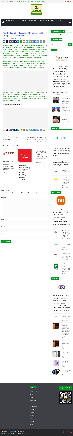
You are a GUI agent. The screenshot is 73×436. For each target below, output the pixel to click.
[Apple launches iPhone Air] (56, 355)
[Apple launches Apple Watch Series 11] (56, 373)
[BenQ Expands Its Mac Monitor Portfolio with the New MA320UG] (61, 287)
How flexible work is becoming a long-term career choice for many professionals (61, 92)
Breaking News (10, 20)
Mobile (31, 394)
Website (3, 233)
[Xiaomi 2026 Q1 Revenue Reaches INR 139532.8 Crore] (61, 201)
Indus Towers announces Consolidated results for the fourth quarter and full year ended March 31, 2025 (66, 267)
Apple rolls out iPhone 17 (65, 362)
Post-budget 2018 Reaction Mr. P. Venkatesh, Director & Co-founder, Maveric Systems (37, 139)
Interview (41, 20)
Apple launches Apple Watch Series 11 (66, 371)
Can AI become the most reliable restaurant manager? (66, 120)
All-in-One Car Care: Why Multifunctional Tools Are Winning (66, 100)
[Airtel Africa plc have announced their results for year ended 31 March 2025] (56, 256)
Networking (33, 400)
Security (32, 409)
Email (3, 226)
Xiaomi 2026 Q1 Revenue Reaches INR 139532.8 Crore (60, 212)
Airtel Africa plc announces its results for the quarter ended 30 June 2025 (66, 245)
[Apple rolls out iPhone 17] (56, 364)
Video (31, 415)
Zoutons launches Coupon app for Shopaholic (13, 138)
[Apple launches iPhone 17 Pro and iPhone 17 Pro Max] (56, 345)
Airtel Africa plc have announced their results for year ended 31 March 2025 (66, 255)
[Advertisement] (25, 81)
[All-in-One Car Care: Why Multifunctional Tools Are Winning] (56, 101)
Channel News (32, 20)
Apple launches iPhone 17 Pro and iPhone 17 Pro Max (66, 344)
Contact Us (32, 421)
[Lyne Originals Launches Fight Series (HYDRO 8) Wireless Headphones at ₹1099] (61, 138)
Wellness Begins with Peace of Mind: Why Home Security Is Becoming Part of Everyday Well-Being (60, 71)
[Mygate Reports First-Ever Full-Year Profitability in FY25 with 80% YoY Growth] (56, 234)
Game (7, 24)
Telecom (24, 20)
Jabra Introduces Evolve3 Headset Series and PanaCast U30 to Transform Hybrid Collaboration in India (66, 181)
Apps (56, 20)
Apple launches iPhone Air (65, 353)
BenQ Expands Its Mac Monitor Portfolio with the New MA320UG (61, 298)
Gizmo (17, 20)
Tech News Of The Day (59, 35)
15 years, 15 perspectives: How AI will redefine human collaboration (66, 110)
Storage (32, 412)
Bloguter (62, 20)
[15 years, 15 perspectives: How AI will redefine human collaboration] (56, 111)
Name (3, 219)
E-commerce (49, 20)
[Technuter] (3, 22)
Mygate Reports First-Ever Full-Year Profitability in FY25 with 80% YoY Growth (66, 233)
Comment (4, 197)
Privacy (31, 424)
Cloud (31, 403)
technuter (14, 38)
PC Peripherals (33, 406)
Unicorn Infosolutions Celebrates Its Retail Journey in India (66, 317)
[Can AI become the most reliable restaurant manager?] (56, 120)
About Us (32, 418)
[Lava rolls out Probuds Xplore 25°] (56, 172)
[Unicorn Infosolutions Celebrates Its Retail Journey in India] (56, 318)
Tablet (31, 397)
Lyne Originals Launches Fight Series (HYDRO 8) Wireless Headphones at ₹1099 (61, 152)
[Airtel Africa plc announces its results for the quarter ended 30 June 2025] (56, 246)
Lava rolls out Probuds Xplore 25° (66, 171)
